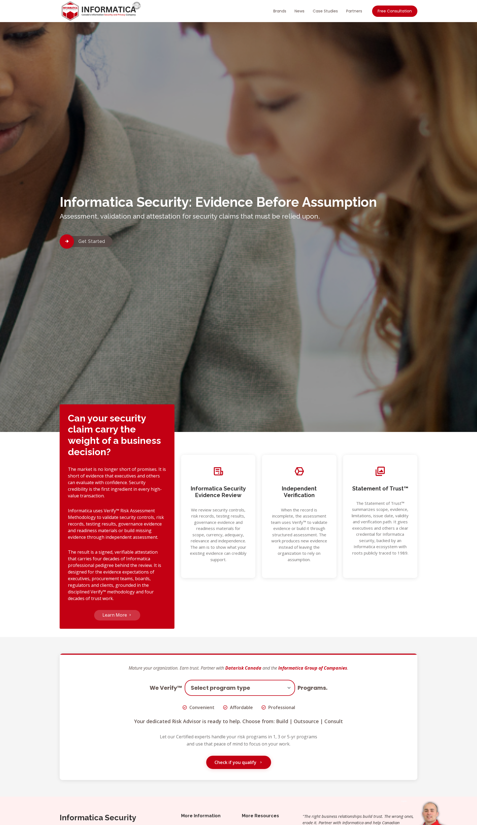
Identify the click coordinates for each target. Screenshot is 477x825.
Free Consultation (395, 11)
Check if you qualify (236, 762)
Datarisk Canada (243, 668)
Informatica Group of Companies (312, 668)
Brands (279, 11)
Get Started (91, 241)
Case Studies (325, 11)
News (299, 11)
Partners (354, 11)
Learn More (115, 615)
